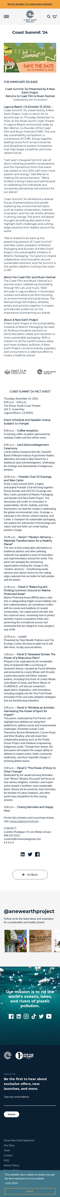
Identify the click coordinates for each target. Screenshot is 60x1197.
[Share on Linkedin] (22, 854)
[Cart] (54, 16)
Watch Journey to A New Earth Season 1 (30, 4)
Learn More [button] (11, 1183)
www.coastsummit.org (24, 821)
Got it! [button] (30, 1191)
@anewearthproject (29, 911)
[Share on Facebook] (37, 854)
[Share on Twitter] (30, 854)
